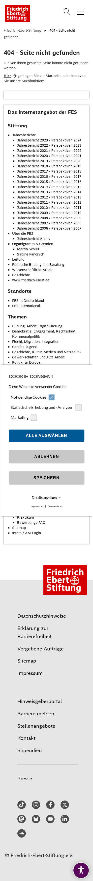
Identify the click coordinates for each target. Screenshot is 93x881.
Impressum (37, 506)
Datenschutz (55, 506)
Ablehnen (46, 457)
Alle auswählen (46, 436)
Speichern (46, 478)
